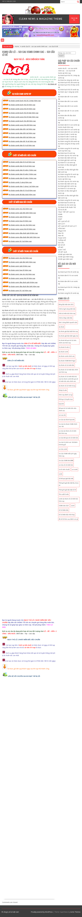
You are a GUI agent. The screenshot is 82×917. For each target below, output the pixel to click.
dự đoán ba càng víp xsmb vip (68, 80)
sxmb (60, 474)
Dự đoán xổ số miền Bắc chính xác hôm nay (68, 371)
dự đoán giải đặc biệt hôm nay (68, 331)
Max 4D (61, 235)
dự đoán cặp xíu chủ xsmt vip (68, 155)
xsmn (73, 506)
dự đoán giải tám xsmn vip (67, 186)
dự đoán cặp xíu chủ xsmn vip (68, 181)
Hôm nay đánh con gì (65, 395)
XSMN (60, 217)
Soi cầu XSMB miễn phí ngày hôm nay (68, 455)
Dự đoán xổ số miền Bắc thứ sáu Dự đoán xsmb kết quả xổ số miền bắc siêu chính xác (68, 379)
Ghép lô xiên (63, 390)
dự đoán (61, 327)
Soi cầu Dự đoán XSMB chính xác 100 (68, 425)
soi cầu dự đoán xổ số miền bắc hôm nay (67, 432)
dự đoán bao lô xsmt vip (66, 153)
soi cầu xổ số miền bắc (66, 465)
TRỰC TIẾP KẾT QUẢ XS (66, 212)
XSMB (60, 214)
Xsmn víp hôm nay (64, 179)
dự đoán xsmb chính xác (67, 356)
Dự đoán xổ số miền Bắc (66, 365)
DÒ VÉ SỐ (61, 245)
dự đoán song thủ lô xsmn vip (68, 200)
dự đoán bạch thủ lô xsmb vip (68, 90)
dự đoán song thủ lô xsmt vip (68, 174)
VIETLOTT (61, 224)
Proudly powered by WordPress (42, 912)
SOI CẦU (61, 243)
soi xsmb (75, 469)
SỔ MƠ (60, 247)
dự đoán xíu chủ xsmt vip (66, 177)
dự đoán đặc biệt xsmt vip (67, 158)
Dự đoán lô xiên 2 (64, 347)
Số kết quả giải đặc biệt (66, 478)
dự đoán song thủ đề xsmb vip (68, 141)
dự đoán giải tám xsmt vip (67, 160)
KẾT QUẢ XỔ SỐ (63, 221)
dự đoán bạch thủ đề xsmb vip (68, 82)
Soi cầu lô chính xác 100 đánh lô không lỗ (68, 443)
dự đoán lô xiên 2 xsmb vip (67, 134)
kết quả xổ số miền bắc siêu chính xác (67, 409)
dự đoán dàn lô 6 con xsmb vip (68, 130)
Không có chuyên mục (66, 399)
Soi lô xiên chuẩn (64, 469)
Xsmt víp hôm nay (64, 151)
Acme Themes (75, 912)
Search (61, 56)
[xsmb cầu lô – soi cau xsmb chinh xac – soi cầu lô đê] (41, 37)
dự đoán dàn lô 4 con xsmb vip (68, 125)
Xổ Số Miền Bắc (63, 510)
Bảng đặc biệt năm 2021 (66, 304)
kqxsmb (61, 404)
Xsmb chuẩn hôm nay (65, 127)
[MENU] (2, 40)
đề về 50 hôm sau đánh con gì (68, 519)
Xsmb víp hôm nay (64, 73)
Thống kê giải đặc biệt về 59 (67, 490)
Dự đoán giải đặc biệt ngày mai (68, 336)
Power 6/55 (62, 238)
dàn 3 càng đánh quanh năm (68, 322)
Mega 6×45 (62, 231)
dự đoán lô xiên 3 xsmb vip (67, 137)
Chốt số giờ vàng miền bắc (67, 309)
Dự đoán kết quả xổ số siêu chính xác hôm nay (67, 341)
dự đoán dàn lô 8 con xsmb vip (68, 132)
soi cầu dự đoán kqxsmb (67, 420)
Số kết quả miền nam (65, 259)
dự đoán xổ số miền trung (67, 386)
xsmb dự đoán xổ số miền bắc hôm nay (68, 500)
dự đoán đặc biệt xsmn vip (67, 184)
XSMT (60, 219)
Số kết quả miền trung (65, 257)
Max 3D (61, 233)
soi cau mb (62, 415)
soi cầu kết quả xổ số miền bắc (68, 438)
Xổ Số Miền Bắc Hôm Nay (67, 515)
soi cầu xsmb (63, 449)
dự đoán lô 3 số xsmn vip (66, 188)
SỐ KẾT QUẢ (62, 252)
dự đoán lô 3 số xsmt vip (66, 163)
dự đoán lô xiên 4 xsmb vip (67, 139)
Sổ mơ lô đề (62, 210)
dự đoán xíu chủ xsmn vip (67, 205)
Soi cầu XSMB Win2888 (66, 460)
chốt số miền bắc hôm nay (67, 313)
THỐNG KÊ (62, 240)
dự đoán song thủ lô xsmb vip (68, 148)
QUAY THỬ (62, 250)
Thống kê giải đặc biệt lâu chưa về (68, 484)
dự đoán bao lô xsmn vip (66, 203)
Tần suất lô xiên (64, 494)
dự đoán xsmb (63, 352)
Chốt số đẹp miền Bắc (65, 318)
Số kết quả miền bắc (65, 254)
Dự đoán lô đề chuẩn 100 (67, 207)
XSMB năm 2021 (64, 506)
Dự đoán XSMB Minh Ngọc (67, 361)
